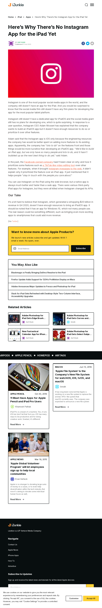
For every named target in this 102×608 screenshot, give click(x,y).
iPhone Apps (13, 555)
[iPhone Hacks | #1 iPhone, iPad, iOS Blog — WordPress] (16, 5)
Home (11, 17)
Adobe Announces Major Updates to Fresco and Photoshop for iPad (43, 286)
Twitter (15, 221)
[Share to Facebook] (83, 43)
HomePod (37, 355)
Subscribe (81, 248)
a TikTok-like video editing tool (59, 165)
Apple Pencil (17, 355)
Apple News (13, 550)
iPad (20, 17)
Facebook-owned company (38, 162)
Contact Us (12, 544)
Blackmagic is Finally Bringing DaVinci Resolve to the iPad (38, 272)
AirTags (54, 355)
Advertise (12, 566)
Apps (28, 17)
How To (11, 561)
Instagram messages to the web (65, 168)
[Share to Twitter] (87, 43)
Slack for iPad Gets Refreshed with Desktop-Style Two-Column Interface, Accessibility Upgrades (46, 294)
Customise (73, 598)
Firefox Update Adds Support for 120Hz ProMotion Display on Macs (43, 279)
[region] (51, 597)
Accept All (91, 598)
